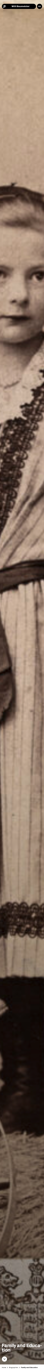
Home (4, 1367)
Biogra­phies (13, 1367)
